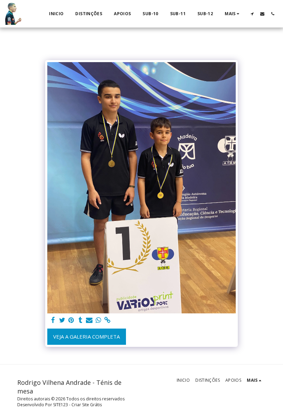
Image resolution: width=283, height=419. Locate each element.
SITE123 (60, 405)
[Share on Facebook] (53, 320)
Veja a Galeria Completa (86, 336)
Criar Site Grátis (86, 405)
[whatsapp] (98, 320)
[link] (107, 320)
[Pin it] (71, 320)
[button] (252, 13)
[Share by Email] (89, 320)
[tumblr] (80, 320)
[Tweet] (62, 320)
